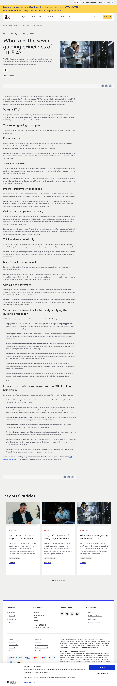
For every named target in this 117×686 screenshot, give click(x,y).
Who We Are (50, 17)
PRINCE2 (90, 612)
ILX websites (91, 608)
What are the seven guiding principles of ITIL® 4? (94, 537)
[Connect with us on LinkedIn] (77, 613)
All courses (12, 612)
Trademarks (38, 642)
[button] (53, 580)
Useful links (12, 642)
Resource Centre (14, 25)
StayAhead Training (94, 623)
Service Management (9, 75)
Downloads (12, 616)
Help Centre (61, 17)
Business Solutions (37, 17)
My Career (25, 17)
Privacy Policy (12, 648)
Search (96, 17)
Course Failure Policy (40, 650)
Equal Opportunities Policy (41, 645)
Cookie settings (101, 673)
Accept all (102, 667)
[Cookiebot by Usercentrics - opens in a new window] (12, 682)
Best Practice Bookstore (95, 616)
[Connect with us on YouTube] (62, 613)
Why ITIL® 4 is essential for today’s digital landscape (57, 537)
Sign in (100, 2)
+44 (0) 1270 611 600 (91, 2)
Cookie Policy (12, 650)
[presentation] (3, 539)
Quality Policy (38, 639)
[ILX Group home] (7, 17)
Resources (72, 17)
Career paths (12, 619)
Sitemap (11, 639)
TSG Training (92, 619)
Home (5, 25)
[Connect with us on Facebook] (67, 613)
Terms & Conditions (13, 645)
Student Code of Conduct (41, 648)
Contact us (37, 608)
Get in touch (107, 17)
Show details (28, 682)
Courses (16, 17)
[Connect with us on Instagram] (72, 613)
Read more (12, 562)
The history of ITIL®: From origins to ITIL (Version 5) (21, 537)
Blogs (23, 25)
